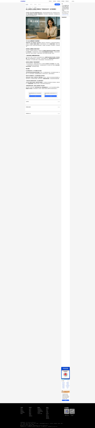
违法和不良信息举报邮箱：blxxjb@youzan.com (44, 423)
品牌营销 (68, 382)
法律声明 (24, 423)
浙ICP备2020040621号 (45, 425)
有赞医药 (59, 423)
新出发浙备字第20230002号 (23, 426)
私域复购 (68, 383)
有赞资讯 (24, 424)
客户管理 (63, 382)
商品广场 (21, 424)
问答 (32, 7)
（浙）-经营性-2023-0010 (44, 426)
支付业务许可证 (51, 423)
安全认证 (35, 423)
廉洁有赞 (37, 423)
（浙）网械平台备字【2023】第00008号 (31, 426)
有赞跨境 (61, 423)
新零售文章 (29, 7)
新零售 (26, 7)
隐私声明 (27, 423)
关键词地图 (33, 424)
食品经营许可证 (55, 423)
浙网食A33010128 (38, 426)
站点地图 (30, 424)
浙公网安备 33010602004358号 (24, 425)
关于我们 (21, 423)
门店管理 (68, 384)
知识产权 (29, 423)
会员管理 (63, 385)
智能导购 (63, 384)
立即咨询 (65, 400)
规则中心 (32, 423)
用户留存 (63, 383)
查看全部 (59, 101)
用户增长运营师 (67, 385)
